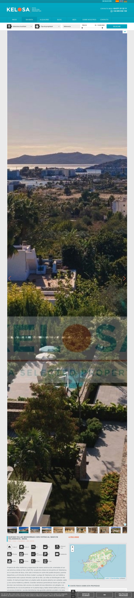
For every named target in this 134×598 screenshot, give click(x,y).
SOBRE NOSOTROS (89, 20)
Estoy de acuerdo (86, 594)
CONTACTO (104, 20)
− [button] (72, 550)
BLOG (59, 20)
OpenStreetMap (115, 578)
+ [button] (72, 547)
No (105, 595)
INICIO (14, 20)
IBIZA (74, 20)
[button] (124, 278)
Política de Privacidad (123, 594)
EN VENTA (29, 20)
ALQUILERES (44, 20)
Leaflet (107, 578)
